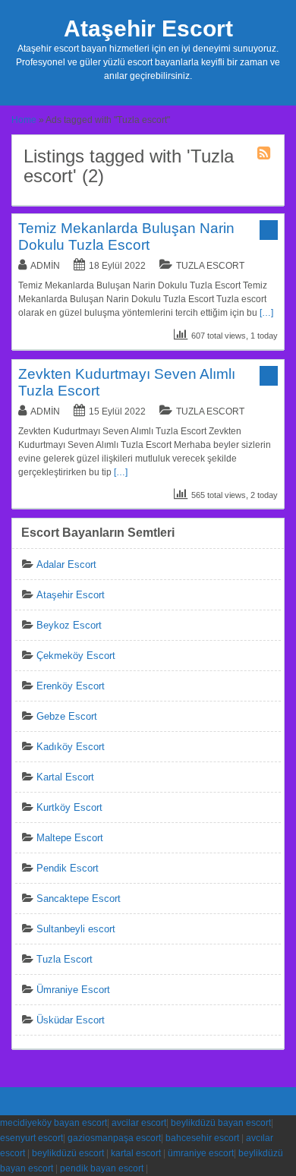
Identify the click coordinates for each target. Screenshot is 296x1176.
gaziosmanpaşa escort (114, 1138)
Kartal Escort (65, 777)
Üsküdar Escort (70, 1020)
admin (45, 265)
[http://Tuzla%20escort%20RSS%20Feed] (265, 155)
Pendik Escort (67, 868)
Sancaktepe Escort (78, 898)
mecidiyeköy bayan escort (53, 1123)
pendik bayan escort (101, 1168)
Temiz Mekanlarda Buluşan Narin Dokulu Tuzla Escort (126, 236)
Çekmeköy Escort (75, 655)
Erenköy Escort (70, 686)
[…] (266, 312)
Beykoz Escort (69, 625)
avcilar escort (139, 1123)
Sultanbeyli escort (75, 929)
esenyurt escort (31, 1138)
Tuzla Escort (210, 265)
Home (23, 120)
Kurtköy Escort (69, 807)
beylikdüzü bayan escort (221, 1123)
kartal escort (136, 1153)
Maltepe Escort (69, 837)
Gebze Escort (66, 716)
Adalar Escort (66, 564)
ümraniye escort (201, 1153)
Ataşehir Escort (148, 28)
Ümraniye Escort (73, 989)
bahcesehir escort (202, 1138)
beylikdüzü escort (68, 1153)
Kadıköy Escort (70, 746)
